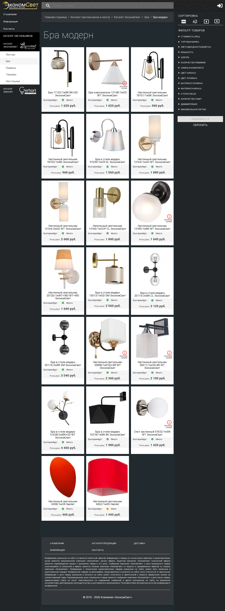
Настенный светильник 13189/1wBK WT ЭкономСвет (152, 227)
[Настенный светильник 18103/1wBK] (63, 135)
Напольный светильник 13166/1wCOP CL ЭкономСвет (107, 227)
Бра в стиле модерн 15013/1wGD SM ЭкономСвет (107, 294)
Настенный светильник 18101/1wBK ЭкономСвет (152, 94)
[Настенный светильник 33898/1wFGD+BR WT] (107, 338)
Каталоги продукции (104, 543)
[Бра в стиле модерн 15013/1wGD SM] (107, 268)
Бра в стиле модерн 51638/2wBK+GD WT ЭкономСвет (62, 434)
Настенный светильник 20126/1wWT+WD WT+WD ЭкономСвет (63, 295)
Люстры (10, 54)
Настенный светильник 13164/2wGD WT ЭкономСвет (62, 227)
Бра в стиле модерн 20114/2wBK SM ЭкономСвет (63, 363)
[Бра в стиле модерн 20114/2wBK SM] (63, 338)
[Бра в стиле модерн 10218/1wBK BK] (107, 407)
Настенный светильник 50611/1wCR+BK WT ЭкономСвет (152, 364)
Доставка (139, 543)
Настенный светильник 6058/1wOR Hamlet (62, 503)
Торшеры (11, 74)
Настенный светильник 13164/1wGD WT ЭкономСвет (152, 161)
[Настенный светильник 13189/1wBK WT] (152, 202)
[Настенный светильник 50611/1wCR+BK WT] (152, 338)
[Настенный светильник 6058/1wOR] (63, 477)
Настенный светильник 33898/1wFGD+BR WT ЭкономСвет (107, 364)
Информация (10, 21)
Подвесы (11, 67)
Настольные (13, 81)
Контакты (8, 28)
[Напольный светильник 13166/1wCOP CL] (107, 202)
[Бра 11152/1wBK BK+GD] (63, 68)
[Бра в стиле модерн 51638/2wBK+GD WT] (63, 407)
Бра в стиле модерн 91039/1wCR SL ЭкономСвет (107, 161)
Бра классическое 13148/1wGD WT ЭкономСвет (107, 94)
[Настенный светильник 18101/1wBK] (152, 68)
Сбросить (200, 125)
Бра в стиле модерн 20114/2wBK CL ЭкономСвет (152, 294)
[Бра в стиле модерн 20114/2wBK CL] (152, 268)
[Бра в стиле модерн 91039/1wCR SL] (107, 135)
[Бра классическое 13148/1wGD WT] (107, 68)
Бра (8, 61)
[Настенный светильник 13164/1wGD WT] (152, 135)
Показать (200, 119)
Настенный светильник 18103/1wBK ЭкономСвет (63, 161)
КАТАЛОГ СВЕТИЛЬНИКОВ (18, 36)
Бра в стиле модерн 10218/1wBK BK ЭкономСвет (107, 433)
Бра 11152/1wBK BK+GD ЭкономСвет (63, 94)
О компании (10, 14)
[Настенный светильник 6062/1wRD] (107, 477)
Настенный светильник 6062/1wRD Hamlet (107, 503)
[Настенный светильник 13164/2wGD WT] (63, 202)
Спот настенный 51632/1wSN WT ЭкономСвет (152, 433)
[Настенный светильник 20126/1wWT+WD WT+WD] (63, 268)
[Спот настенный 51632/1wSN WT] (152, 407)
